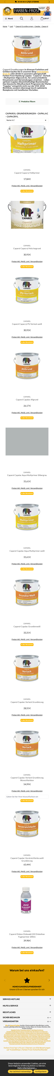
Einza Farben (11, 1039)
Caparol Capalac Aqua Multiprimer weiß (27, 551)
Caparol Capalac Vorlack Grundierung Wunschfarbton (27, 778)
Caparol (47, 1037)
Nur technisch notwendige (20, 1071)
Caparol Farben (15, 1025)
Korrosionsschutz (37, 1040)
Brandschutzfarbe (15, 1044)
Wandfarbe (10, 1036)
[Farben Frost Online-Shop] (27, 11)
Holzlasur (35, 1036)
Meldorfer (41, 1044)
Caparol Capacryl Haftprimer (27, 173)
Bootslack (41, 1037)
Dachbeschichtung (37, 1030)
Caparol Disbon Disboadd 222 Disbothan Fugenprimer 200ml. (27, 935)
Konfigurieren (40, 1071)
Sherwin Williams (40, 1042)
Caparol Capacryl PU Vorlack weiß (27, 324)
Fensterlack (28, 1031)
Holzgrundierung (30, 1033)
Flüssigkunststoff (25, 1030)
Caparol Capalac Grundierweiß (27, 626)
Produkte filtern (28, 101)
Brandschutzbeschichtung (29, 1044)
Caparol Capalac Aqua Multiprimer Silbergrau (27, 475)
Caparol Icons (30, 1042)
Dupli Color (40, 1034)
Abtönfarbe (25, 1036)
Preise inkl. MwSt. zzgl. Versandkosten (27, 186)
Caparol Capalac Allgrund (27, 399)
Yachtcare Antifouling (18, 1040)
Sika (6, 1025)
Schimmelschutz (23, 1034)
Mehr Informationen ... (27, 1068)
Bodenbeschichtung (10, 1037)
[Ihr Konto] (31, 18)
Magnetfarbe (20, 1033)
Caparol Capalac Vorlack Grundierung (27, 702)
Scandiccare (7, 1040)
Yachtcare (29, 1040)
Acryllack (7, 1034)
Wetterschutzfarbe (44, 1036)
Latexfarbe (17, 1036)
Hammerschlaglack (43, 1033)
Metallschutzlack (10, 1033)
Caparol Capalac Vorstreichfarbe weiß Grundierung (27, 859)
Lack (30, 1036)
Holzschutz (13, 1034)
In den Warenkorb (27, 191)
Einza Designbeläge (21, 1039)
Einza (29, 1039)
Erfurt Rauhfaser (42, 1039)
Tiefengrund (32, 1034)
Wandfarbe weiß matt (19, 1042)
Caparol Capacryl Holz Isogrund (27, 248)
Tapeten (34, 1039)
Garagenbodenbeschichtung (16, 1031)
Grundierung (43, 1031)
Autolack (47, 1034)
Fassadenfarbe (15, 1030)
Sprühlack (36, 1031)
